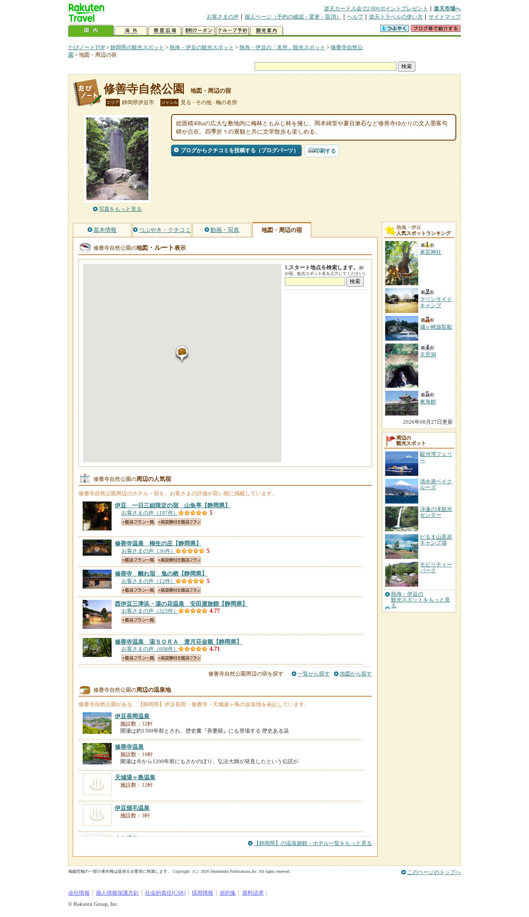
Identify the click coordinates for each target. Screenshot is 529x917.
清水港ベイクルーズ (436, 484)
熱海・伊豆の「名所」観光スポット (282, 47)
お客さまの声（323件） (150, 611)
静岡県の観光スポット (137, 47)
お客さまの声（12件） (149, 581)
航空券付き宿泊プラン (179, 521)
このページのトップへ (434, 872)
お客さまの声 (223, 17)
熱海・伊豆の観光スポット (201, 47)
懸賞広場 (164, 31)
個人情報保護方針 (117, 893)
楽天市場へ (447, 8)
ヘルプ (355, 17)
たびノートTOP (86, 47)
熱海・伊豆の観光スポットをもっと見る (420, 600)
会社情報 (79, 893)
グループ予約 (232, 31)
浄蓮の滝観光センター (436, 512)
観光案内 (266, 31)
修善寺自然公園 (144, 88)
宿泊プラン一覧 (138, 521)
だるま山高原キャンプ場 (436, 540)
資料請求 (253, 893)
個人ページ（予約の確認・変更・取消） (293, 17)
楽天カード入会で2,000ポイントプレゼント (376, 8)
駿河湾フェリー (436, 457)
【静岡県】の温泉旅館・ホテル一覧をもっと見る (313, 843)
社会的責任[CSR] (165, 893)
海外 (131, 31)
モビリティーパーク (436, 567)
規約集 (228, 893)
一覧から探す (314, 674)
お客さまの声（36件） (149, 551)
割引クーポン (198, 31)
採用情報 (202, 893)
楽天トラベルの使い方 (396, 17)
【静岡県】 (173, 505)
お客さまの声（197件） (150, 513)
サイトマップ (445, 17)
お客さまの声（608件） (150, 649)
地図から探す (356, 674)
